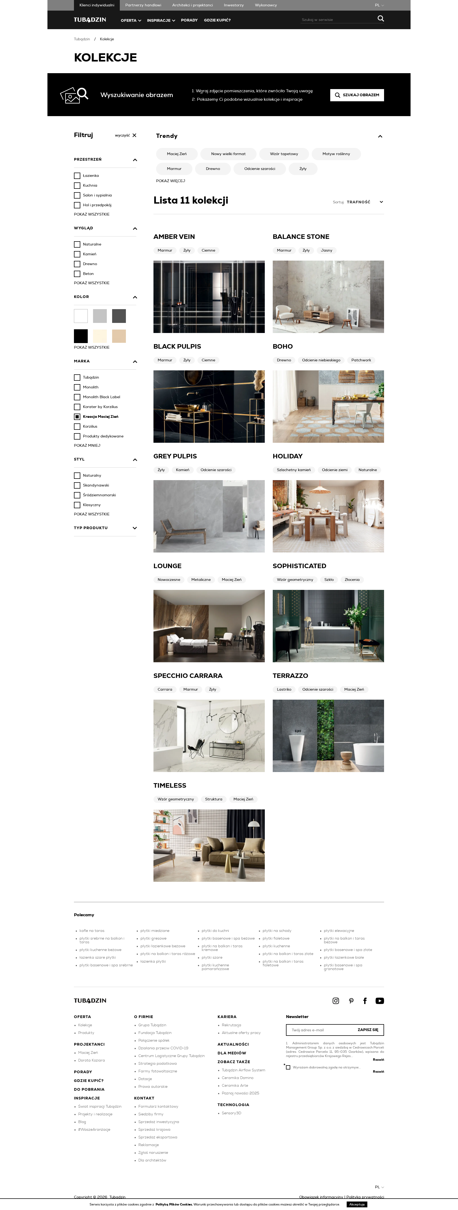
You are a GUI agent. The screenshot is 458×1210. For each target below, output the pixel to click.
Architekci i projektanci (192, 5)
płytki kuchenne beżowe (100, 950)
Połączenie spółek (154, 1040)
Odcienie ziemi (334, 470)
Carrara (165, 689)
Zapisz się (368, 1030)
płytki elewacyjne (339, 931)
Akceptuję (357, 1204)
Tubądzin (82, 39)
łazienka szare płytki (98, 957)
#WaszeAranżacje (94, 1130)
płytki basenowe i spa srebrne (106, 965)
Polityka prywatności (365, 1197)
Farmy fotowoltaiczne (157, 1071)
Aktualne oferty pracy (241, 1033)
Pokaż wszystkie (91, 214)
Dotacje (145, 1079)
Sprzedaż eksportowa (157, 1137)
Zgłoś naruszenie (153, 1153)
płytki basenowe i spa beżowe (228, 938)
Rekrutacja (231, 1025)
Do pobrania (89, 1089)
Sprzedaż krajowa (154, 1130)
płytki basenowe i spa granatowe (343, 967)
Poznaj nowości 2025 (240, 1093)
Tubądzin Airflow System (243, 1070)
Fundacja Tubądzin (154, 1033)
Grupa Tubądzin (152, 1025)
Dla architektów (152, 1160)
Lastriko (284, 689)
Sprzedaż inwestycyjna (158, 1122)
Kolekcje (107, 39)
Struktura (213, 799)
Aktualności (233, 1044)
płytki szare (212, 957)
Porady (189, 20)
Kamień (183, 470)
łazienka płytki (153, 961)
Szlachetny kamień (294, 470)
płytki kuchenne (276, 946)
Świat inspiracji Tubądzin (99, 1106)
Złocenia (352, 580)
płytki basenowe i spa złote (348, 950)
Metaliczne (201, 580)
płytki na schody (277, 931)
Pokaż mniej (87, 446)
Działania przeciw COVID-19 (163, 1048)
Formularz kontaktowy (158, 1106)
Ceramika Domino (237, 1078)
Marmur (165, 250)
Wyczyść (122, 135)
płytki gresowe (153, 938)
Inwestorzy (234, 5)
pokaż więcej (170, 181)
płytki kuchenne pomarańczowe (215, 967)
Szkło (329, 580)
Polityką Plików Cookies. (174, 1204)
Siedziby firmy (151, 1114)
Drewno (284, 360)
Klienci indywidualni (97, 5)
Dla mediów (232, 1053)
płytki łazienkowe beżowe (162, 946)
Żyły (187, 250)
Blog (82, 1122)
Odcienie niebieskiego (321, 360)
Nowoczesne (169, 580)
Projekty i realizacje (95, 1114)
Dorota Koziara (91, 1060)
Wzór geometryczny (295, 580)
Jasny (326, 250)
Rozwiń (378, 1059)
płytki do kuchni (215, 931)
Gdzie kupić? (217, 20)
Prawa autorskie (153, 1087)
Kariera (227, 1017)
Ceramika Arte (235, 1086)
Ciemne (208, 250)
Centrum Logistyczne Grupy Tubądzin (171, 1056)
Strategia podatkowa (157, 1064)
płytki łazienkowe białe (344, 957)
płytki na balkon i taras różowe (167, 954)
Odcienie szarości (216, 470)
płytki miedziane (154, 931)
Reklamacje (148, 1145)
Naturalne (368, 470)
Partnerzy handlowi (143, 5)
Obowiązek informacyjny (321, 1197)
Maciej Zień (232, 580)
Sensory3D (231, 1113)
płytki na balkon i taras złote (288, 954)
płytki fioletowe (276, 938)
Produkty (86, 1033)
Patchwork (361, 360)
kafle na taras (92, 931)
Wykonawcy (266, 5)
